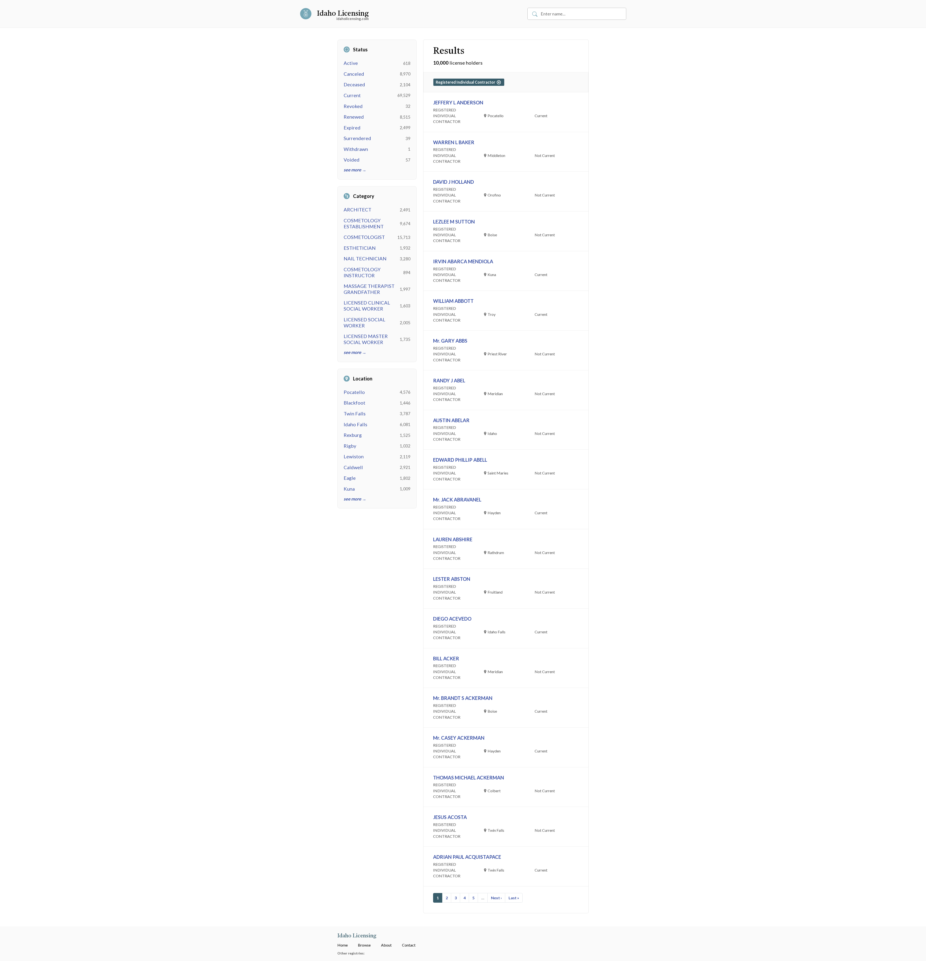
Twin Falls (355, 413)
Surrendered (357, 138)
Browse (364, 945)
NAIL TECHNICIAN (365, 258)
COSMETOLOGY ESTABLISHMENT (364, 223)
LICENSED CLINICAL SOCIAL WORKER (367, 305)
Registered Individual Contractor (466, 82)
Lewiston (354, 456)
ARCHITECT (357, 209)
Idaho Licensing (343, 13)
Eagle (350, 478)
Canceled (354, 74)
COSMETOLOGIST (364, 237)
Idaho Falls (355, 424)
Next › (496, 897)
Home (342, 945)
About (386, 945)
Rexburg (353, 435)
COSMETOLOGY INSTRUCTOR (362, 272)
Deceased (354, 84)
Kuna (349, 489)
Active (351, 63)
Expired (352, 127)
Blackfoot (354, 403)
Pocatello (354, 392)
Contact (408, 945)
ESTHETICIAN (360, 248)
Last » (514, 897)
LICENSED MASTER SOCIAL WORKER (366, 339)
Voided (352, 159)
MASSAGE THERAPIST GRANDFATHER (369, 289)
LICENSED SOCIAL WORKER (364, 322)
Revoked (353, 106)
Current (352, 95)
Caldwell (353, 467)
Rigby (350, 446)
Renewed (354, 117)
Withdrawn (356, 149)
